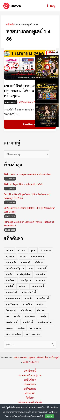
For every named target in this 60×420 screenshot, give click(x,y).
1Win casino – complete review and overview (27, 174)
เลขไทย (21, 328)
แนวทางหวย (35, 328)
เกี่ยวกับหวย (26, 310)
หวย (31, 268)
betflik (25, 362)
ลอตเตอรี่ (25, 262)
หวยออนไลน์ (11, 292)
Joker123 (34, 362)
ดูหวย (33, 250)
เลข (7, 316)
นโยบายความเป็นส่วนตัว (30, 402)
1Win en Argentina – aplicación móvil (23, 184)
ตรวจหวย (10, 256)
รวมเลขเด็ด (11, 262)
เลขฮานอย (30, 316)
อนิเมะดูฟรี (55, 357)
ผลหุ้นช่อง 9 (30, 379)
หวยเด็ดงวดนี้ (43, 298)
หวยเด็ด (28, 298)
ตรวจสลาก (46, 250)
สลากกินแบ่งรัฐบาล (15, 268)
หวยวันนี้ (9, 286)
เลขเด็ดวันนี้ (27, 322)
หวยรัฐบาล (26, 280)
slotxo (24, 357)
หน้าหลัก (10, 24)
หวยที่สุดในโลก (24, 274)
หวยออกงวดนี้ (37, 286)
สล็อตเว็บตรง (30, 384)
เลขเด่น (9, 328)
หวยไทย (40, 304)
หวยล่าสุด (40, 280)
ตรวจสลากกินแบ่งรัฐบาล (30, 375)
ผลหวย (23, 256)
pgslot (32, 357)
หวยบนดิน (40, 274)
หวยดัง (9, 274)
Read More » (30, 124)
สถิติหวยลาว (30, 388)
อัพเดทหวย (11, 310)
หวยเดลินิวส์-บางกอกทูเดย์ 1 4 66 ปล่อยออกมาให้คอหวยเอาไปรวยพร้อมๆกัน (29, 90)
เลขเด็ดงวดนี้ (10, 102)
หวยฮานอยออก (13, 298)
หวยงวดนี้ (42, 268)
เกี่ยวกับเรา (30, 393)
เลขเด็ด (43, 316)
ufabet (17, 357)
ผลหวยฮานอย (37, 256)
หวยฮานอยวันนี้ (29, 292)
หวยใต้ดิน (27, 304)
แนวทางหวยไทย (13, 334)
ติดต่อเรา (30, 397)
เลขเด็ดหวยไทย (45, 322)
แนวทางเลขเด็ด (33, 334)
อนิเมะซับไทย (42, 357)
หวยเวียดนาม (12, 304)
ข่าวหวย (21, 250)
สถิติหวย (39, 262)
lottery (9, 250)
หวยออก (22, 286)
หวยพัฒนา (11, 280)
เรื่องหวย (41, 310)
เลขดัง (17, 316)
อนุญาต (49, 416)
